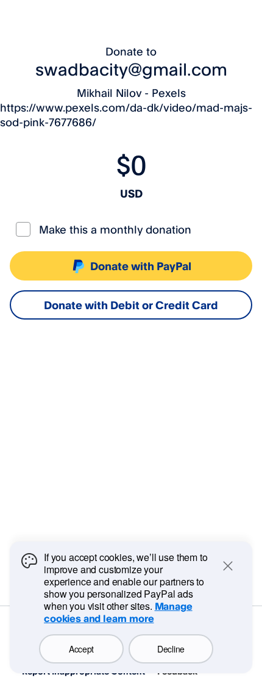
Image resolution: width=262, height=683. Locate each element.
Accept (81, 649)
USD (131, 193)
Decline (171, 649)
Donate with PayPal (140, 266)
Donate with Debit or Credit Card (131, 305)
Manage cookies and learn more (118, 612)
